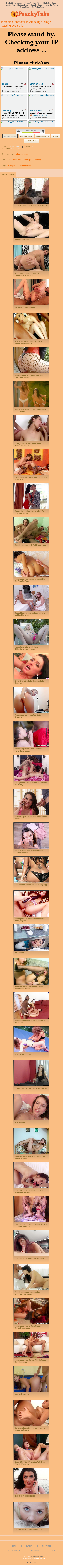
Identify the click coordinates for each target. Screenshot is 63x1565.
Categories (35, 1550)
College (27, 160)
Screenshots (42, 136)
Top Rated (46, 1546)
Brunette (17, 160)
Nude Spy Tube (49, 3)
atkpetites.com (22, 154)
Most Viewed (14, 1550)
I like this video (18, 131)
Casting (38, 160)
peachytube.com (37, 1556)
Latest (29, 1546)
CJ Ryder (12, 166)
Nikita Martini (25, 166)
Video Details (10, 136)
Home (14, 1546)
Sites (52, 1550)
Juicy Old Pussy (51, 5)
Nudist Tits (10, 5)
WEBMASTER (32, 1562)
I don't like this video (43, 131)
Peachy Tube (36, 5)
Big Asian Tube (38, 7)
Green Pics (24, 7)
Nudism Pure (22, 5)
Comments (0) (32, 141)
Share (55, 136)
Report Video (26, 136)
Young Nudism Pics (32, 3)
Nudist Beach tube (14, 3)
